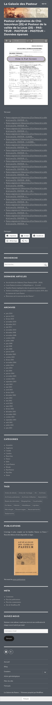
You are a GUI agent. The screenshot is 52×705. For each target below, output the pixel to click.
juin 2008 (9, 343)
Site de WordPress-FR (13, 605)
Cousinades (37, 501)
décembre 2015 (11, 324)
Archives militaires (29, 497)
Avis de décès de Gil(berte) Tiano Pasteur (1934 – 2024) (24, 282)
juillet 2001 (10, 425)
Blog (6, 667)
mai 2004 (9, 371)
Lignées (36, 505)
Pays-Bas (9, 472)
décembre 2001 (11, 411)
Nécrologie (9, 509)
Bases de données (12, 501)
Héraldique (26, 505)
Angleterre (9, 448)
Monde (8, 467)
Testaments (9, 513)
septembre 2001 (11, 420)
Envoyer (9, 638)
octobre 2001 (10, 417)
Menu (44, 4)
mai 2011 (9, 327)
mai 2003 (9, 387)
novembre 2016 (11, 322)
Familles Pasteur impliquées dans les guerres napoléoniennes (26, 288)
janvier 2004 (10, 373)
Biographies (26, 501)
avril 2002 (9, 403)
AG (36, 493)
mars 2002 (9, 406)
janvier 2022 (10, 316)
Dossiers (7, 671)
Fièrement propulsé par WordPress (32, 692)
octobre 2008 (10, 338)
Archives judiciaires (12, 497)
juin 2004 (9, 368)
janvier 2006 (10, 351)
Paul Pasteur (10, 470)
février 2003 (10, 392)
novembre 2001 (11, 414)
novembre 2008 (11, 335)
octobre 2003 (10, 379)
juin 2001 (9, 428)
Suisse (8, 475)
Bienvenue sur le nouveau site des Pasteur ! (20, 296)
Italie (7, 461)
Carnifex (9, 453)
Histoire (16, 505)
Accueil (7, 662)
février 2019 (10, 319)
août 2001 (9, 422)
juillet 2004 (10, 365)
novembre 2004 (11, 362)
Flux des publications (13, 599)
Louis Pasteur (10, 464)
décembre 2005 (11, 354)
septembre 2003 (11, 381)
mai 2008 (9, 346)
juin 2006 (9, 349)
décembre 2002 (11, 395)
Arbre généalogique (12, 676)
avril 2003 (9, 390)
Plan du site (8, 681)
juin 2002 (9, 398)
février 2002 (10, 409)
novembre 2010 (11, 330)
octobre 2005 (10, 357)
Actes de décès (10, 493)
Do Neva (8, 505)
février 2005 (10, 360)
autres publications (19, 579)
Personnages (20, 509)
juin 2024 (9, 313)
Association (42, 497)
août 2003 (9, 384)
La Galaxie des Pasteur (20, 4)
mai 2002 (9, 401)
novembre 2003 (11, 376)
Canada (8, 451)
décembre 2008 (11, 332)
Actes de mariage (25, 493)
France (8, 459)
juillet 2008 (10, 341)
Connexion (9, 597)
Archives (42, 493)
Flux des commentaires (13, 602)
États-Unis (9, 456)
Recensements (34, 509)
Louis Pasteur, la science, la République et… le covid (23, 285)
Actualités (9, 445)
